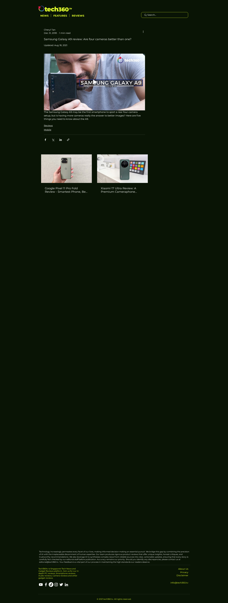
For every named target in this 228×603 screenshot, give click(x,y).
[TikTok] (51, 584)
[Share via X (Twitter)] (52, 139)
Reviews (48, 125)
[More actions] (143, 31)
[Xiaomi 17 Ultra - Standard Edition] (122, 168)
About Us (183, 569)
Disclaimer (182, 575)
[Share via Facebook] (45, 139)
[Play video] (94, 82)
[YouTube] (40, 584)
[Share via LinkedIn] (60, 139)
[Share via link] (68, 139)
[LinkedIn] (66, 584)
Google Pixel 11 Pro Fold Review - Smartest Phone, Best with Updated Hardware (66, 190)
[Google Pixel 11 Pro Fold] (66, 168)
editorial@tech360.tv (48, 562)
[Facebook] (46, 584)
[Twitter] (61, 584)
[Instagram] (56, 584)
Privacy (184, 572)
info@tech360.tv (179, 582)
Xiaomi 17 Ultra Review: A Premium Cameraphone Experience (118, 190)
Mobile (47, 129)
